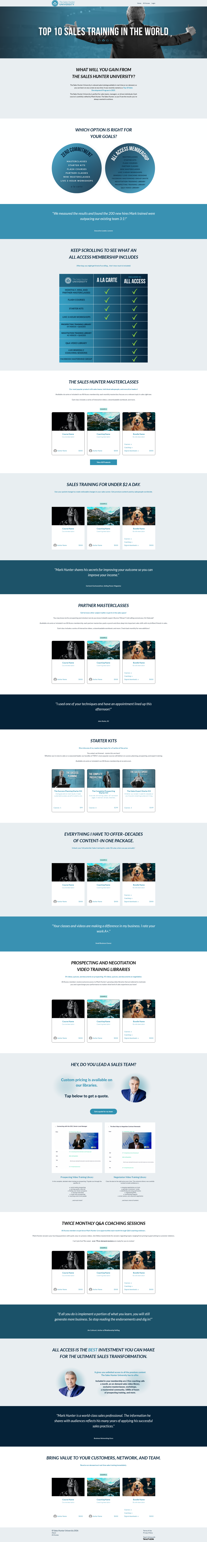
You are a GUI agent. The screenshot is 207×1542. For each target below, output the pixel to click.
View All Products (103, 462)
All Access (146, 3)
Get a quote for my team (103, 1111)
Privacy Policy (148, 1533)
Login (153, 3)
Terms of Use (147, 1531)
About (54, 1533)
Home (139, 3)
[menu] (145, 3)
